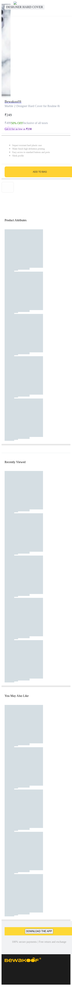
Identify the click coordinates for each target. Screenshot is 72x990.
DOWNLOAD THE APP (39, 931)
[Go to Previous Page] (5, 8)
